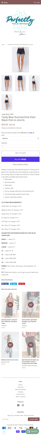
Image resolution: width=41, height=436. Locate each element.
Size (2, 135)
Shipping (4, 128)
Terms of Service (20, 396)
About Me (20, 387)
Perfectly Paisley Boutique (26, 425)
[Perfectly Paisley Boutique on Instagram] (23, 405)
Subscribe (34, 419)
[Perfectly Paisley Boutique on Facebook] (18, 405)
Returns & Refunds (20, 389)
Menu (6, 2)
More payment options (20, 164)
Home (2, 44)
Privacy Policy (20, 394)
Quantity (4, 143)
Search (20, 385)
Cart (38, 2)
